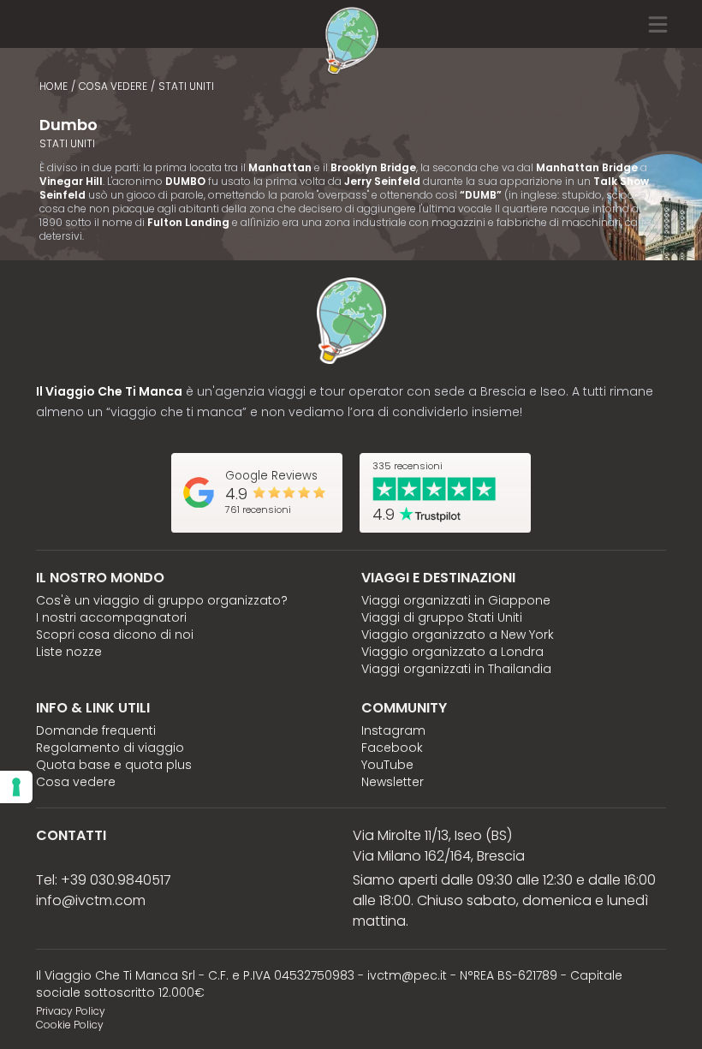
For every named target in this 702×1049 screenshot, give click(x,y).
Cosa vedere (113, 86)
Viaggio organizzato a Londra (452, 651)
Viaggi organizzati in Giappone (455, 600)
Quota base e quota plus (114, 764)
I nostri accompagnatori (111, 617)
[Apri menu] (674, 24)
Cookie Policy (70, 1025)
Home (53, 86)
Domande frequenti (96, 730)
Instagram (393, 730)
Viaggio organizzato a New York (457, 634)
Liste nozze (69, 651)
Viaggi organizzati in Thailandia (456, 668)
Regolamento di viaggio (110, 747)
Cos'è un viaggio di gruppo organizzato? (162, 600)
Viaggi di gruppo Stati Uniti (441, 617)
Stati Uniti (186, 86)
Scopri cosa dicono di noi (114, 634)
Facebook (392, 747)
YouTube (387, 764)
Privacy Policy (70, 1011)
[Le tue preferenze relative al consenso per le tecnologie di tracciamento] (16, 787)
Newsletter (392, 781)
